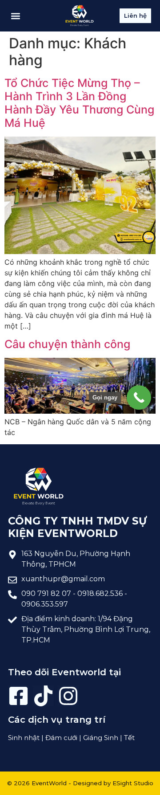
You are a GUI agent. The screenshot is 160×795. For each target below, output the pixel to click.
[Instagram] (68, 695)
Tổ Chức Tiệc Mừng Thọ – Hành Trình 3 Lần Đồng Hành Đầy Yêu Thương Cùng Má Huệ (79, 102)
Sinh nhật (24, 737)
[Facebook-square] (18, 695)
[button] (15, 15)
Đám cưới (61, 737)
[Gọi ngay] (139, 397)
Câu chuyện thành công (67, 344)
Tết (129, 737)
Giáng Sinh (100, 737)
